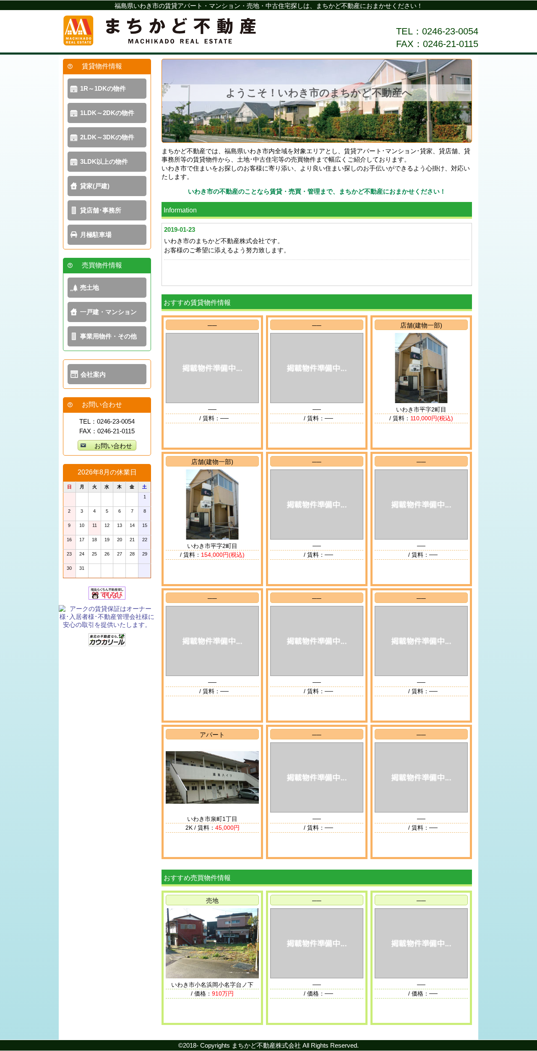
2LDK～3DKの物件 (107, 137)
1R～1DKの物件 (103, 88)
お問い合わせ (113, 445)
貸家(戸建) (94, 185)
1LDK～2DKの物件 (107, 112)
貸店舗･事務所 (100, 210)
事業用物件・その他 (108, 336)
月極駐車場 (96, 234)
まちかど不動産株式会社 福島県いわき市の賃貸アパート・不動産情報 (159, 31)
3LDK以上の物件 (104, 161)
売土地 (89, 287)
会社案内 (93, 374)
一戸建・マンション (108, 311)
